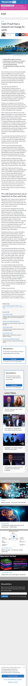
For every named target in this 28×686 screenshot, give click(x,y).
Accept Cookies (13, 676)
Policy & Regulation (10, 306)
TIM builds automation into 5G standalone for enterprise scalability (13, 468)
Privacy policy (18, 361)
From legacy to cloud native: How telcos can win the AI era (13, 429)
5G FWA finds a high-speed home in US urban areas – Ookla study (12, 526)
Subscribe (14, 359)
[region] (13, 675)
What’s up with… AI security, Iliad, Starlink (13, 502)
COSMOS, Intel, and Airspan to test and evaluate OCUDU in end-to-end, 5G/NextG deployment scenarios (14, 317)
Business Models (15, 305)
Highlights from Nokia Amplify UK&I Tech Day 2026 (13, 448)
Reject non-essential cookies (13, 679)
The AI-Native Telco (8, 333)
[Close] (24, 667)
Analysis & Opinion (7, 305)
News (4, 306)
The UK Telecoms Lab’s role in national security (13, 410)
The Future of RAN (7, 314)
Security (3, 500)
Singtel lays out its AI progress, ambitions (13, 574)
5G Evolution (5, 523)
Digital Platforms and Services (11, 321)
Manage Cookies (13, 682)
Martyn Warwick (11, 33)
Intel (3, 13)
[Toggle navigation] (25, 2)
